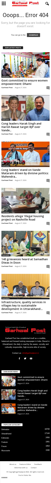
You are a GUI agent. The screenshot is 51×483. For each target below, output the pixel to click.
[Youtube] (31, 359)
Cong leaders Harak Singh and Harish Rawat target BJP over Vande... (21, 127)
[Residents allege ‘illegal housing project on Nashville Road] (25, 200)
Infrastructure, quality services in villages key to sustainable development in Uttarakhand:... (23, 305)
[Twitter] (26, 359)
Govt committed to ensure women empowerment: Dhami (24, 82)
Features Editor (25, 464)
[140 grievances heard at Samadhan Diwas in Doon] (25, 243)
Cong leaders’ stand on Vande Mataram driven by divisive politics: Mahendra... (25, 173)
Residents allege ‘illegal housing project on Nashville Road (22, 217)
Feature (4, 442)
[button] (46, 4)
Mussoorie (5, 451)
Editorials (5, 438)
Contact (34, 468)
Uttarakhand (6, 434)
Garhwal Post (7, 87)
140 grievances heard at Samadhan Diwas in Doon (24, 260)
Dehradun (5, 77)
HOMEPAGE (33, 35)
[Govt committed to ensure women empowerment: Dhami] (25, 65)
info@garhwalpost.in (30, 353)
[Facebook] (20, 359)
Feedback (38, 464)
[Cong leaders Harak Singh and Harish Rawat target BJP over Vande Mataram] (25, 108)
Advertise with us (20, 468)
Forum (4, 446)
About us (12, 464)
